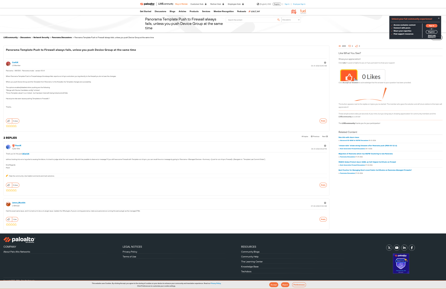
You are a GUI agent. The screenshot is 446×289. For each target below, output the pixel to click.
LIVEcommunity (10, 37)
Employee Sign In (299, 4)
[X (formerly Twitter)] (389, 248)
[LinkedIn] (404, 248)
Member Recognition (224, 11)
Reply (323, 121)
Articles (182, 11)
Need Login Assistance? (432, 36)
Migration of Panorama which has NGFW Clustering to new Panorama (366, 154)
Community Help (250, 256)
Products (194, 11)
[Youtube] (397, 248)
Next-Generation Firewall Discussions (352, 149)
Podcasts (241, 11)
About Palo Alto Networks (16, 251)
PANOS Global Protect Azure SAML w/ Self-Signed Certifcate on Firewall (367, 162)
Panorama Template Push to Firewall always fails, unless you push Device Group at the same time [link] (114, 37)
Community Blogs (250, 251)
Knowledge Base (250, 266)
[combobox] (254, 20)
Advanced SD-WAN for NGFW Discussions (354, 140)
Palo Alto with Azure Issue (349, 137)
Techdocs (246, 271)
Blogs (172, 11)
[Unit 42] (254, 11)
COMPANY (9, 246)
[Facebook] (412, 248)
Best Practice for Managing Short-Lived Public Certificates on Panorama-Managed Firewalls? (375, 170)
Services (206, 11)
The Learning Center (252, 261)
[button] (273, 284)
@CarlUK (25, 154)
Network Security (41, 37)
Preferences (299, 285)
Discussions (160, 11)
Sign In (287, 4)
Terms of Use (129, 256)
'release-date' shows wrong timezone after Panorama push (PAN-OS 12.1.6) (368, 146)
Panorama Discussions (62, 37)
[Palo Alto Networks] (62, 240)
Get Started (145, 11)
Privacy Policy (216, 283)
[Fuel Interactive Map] (294, 11)
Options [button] (325, 62)
